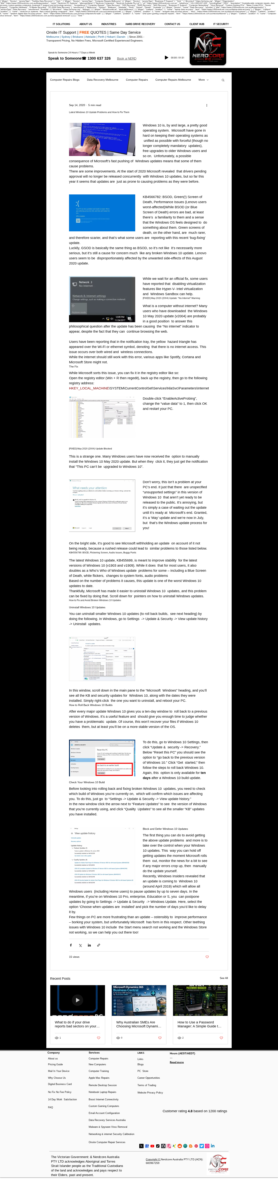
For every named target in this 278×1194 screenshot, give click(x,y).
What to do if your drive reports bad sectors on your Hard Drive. (75, 1024)
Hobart (111, 36)
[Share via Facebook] (71, 945)
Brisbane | (79, 36)
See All (224, 978)
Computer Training (99, 1071)
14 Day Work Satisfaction (62, 1099)
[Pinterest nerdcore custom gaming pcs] (196, 1146)
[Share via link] (98, 945)
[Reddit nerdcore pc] (180, 1146)
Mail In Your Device (59, 1071)
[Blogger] (191, 1146)
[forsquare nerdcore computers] (169, 1146)
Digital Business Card (60, 1084)
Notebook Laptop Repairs (103, 1092)
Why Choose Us (57, 1077)
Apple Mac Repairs (99, 1077)
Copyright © (153, 1159)
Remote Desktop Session (103, 1085)
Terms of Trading (146, 1085)
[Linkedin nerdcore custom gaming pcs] (212, 1146)
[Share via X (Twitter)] (80, 945)
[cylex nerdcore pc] (185, 1146)
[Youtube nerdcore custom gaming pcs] (152, 1146)
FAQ (50, 1107)
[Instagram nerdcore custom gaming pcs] (207, 1146)
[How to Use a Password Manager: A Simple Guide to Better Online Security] (200, 1000)
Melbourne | (53, 36)
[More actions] (206, 105)
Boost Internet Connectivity (104, 1099)
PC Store (142, 1071)
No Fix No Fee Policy (59, 1092)
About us (53, 1058)
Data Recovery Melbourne (102, 79)
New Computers (97, 1064)
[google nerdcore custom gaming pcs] (147, 1146)
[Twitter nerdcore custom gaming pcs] (202, 1146)
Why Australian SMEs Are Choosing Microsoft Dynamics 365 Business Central (138, 1024)
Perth (101, 36)
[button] (126, 58)
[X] (141, 1146)
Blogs (140, 1064)
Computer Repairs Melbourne (173, 79)
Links (140, 1059)
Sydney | (66, 36)
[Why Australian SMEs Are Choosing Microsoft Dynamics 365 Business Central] (139, 1000)
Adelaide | (91, 36)
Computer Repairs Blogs (64, 79)
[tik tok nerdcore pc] (158, 1146)
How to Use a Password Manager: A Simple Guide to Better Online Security (199, 1024)
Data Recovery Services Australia (107, 1120)
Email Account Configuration (104, 1113)
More (202, 79)
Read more (177, 1062)
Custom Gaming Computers (104, 1106)
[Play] (166, 57)
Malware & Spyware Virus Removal (108, 1126)
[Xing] (174, 1146)
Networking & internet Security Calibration (111, 1134)
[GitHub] (163, 1146)
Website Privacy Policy (150, 1092)
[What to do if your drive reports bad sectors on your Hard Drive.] (77, 1000)
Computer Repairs (137, 79)
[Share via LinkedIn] (89, 945)
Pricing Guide (55, 1064)
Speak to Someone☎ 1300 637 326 (79, 58)
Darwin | (123, 36)
